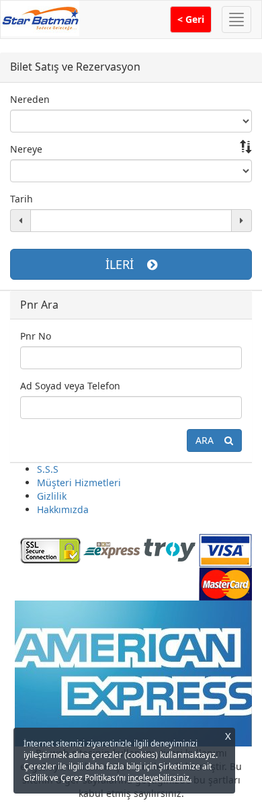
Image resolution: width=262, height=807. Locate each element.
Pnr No (35, 336)
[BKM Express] (111, 549)
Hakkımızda (63, 509)
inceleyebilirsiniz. (159, 777)
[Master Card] (225, 582)
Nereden (30, 99)
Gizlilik (52, 496)
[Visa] (225, 549)
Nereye (26, 149)
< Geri (190, 19)
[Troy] (169, 549)
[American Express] (133, 672)
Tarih (21, 198)
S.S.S (47, 469)
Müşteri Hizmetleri (79, 482)
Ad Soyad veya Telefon (70, 385)
